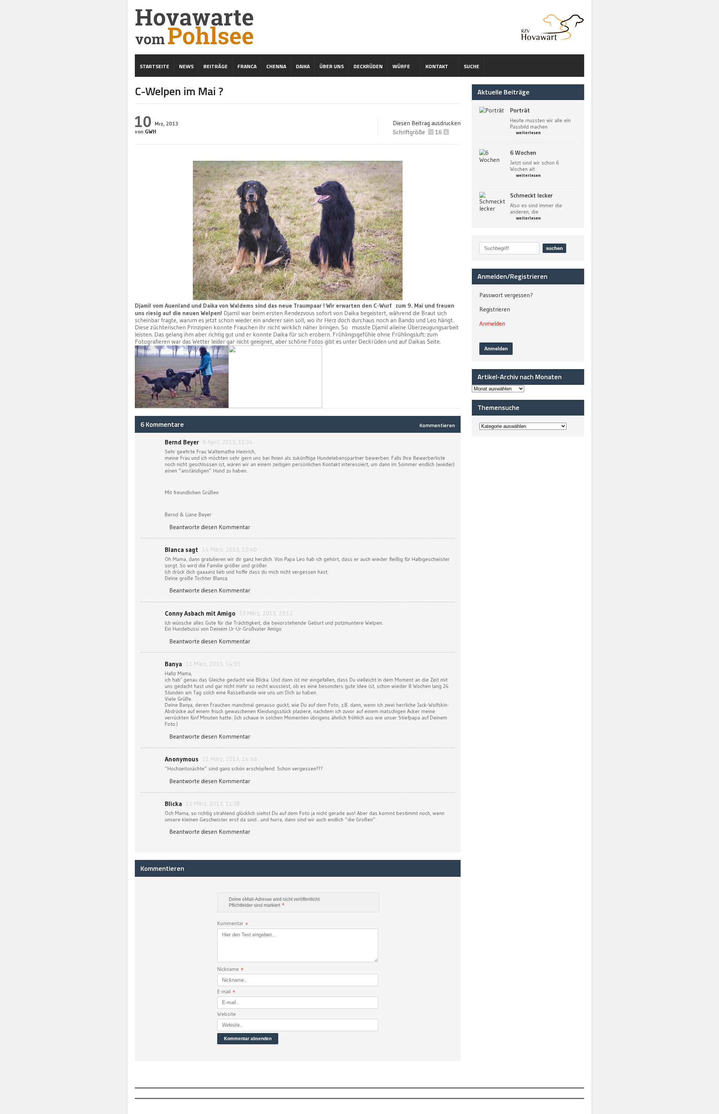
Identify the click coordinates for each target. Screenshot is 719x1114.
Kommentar (232, 924)
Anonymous (181, 759)
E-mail (226, 992)
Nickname (230, 970)
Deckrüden (368, 66)
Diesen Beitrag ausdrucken (427, 123)
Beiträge (215, 66)
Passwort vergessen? (506, 295)
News (186, 66)
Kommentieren (437, 425)
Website (226, 1014)
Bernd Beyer (182, 442)
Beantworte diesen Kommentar (209, 527)
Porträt (520, 110)
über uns (331, 66)
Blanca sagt (181, 549)
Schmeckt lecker (531, 195)
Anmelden (492, 323)
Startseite (154, 66)
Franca (247, 66)
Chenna (276, 66)
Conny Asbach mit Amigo (200, 613)
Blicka (173, 803)
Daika (303, 66)
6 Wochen (523, 152)
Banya (173, 664)
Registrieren (494, 309)
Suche (471, 66)
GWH (150, 131)
